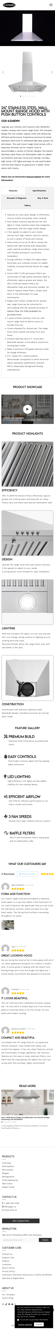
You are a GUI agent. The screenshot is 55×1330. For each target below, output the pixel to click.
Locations (6, 1264)
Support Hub (8, 1257)
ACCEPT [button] (39, 1324)
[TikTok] (6, 1304)
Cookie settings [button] (25, 1324)
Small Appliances (10, 1180)
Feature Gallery (33, 177)
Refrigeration (8, 1177)
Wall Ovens (7, 1183)
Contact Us (7, 1254)
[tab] (13, 190)
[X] (15, 1304)
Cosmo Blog (7, 1298)
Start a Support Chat (21, 1221)
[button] (3, 72)
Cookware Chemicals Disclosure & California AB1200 (27, 1275)
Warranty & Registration (13, 1278)
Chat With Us (11, 1210)
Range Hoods (8, 1187)
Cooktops (6, 1163)
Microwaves (7, 1170)
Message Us (10, 1207)
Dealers (5, 1261)
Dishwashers (8, 1166)
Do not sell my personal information (34, 1320)
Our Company (8, 1294)
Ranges (5, 1173)
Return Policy (8, 1268)
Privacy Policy (8, 1271)
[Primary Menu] (51, 5)
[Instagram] (3, 1304)
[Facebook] (9, 1304)
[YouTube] (12, 1304)
